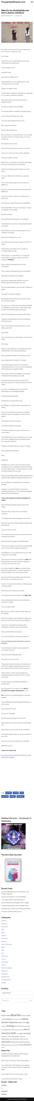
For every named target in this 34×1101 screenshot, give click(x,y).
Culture (3, 935)
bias (2, 1019)
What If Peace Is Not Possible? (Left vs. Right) (15, 903)
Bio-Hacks (4, 926)
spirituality (6, 1042)
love (13, 1033)
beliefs (28, 1015)
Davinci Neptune (9, 1022)
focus (20, 1026)
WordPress (23, 1099)
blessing (8, 792)
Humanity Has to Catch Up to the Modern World (16, 908)
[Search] (31, 1000)
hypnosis (17, 1029)
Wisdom (27, 1045)
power (16, 1036)
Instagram (4, 1091)
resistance (20, 796)
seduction (16, 1039)
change (16, 792)
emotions (3, 1026)
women (3, 1047)
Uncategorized (6, 980)
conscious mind (17, 1019)
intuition (21, 1029)
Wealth (3, 982)
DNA (24, 1022)
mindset (12, 796)
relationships (5, 1039)
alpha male (5, 1015)
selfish (21, 1039)
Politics (3, 965)
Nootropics (4, 956)
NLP (2, 953)
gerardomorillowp (8, 15)
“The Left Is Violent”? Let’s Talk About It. (13, 900)
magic (21, 1033)
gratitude (5, 796)
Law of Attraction (6, 944)
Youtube (4, 1085)
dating (25, 1019)
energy (10, 1026)
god (6, 1029)
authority (24, 1015)
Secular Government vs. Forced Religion (13, 897)
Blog (2, 929)
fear (21, 792)
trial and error (15, 1045)
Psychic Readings (6, 968)
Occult (3, 959)
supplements (8, 1045)
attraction (15, 1015)
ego (27, 1022)
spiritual (26, 1039)
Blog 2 (3, 932)
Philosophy (4, 962)
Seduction (4, 971)
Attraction (4, 924)
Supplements (5, 977)
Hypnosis (4, 941)
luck (17, 1033)
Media (3, 947)
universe (21, 1045)
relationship (22, 1036)
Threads (3, 1094)
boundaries (8, 1019)
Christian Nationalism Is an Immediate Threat (15, 905)
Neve (9, 1099)
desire (20, 1022)
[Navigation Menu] (32, 2)
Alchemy (4, 921)
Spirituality (4, 974)
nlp (7, 1036)
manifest (27, 1033)
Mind (2, 950)
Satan (11, 1039)
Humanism (4, 938)
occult (11, 1036)
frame (24, 1026)
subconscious (15, 1042)
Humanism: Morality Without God (11, 911)
